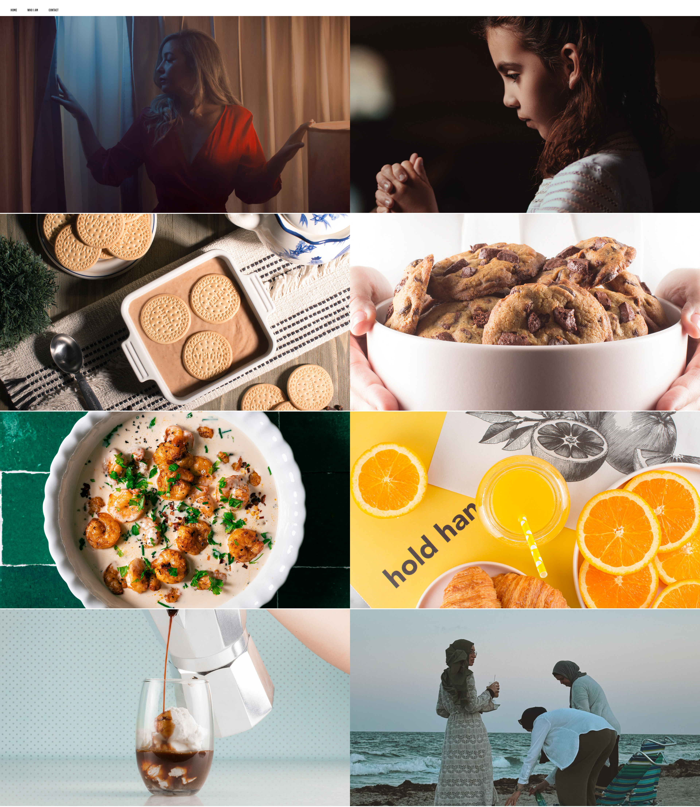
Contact (54, 10)
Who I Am (32, 10)
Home (14, 10)
